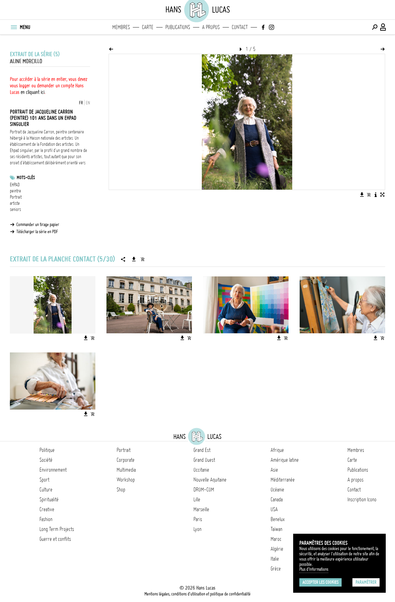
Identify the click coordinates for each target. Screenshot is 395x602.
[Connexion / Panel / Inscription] (383, 27)
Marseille (201, 509)
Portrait (16, 197)
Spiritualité (49, 499)
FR (81, 103)
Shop (121, 489)
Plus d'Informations (313, 569)
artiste (15, 203)
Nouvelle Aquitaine (210, 480)
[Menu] (13, 27)
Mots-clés (26, 177)
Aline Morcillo (26, 61)
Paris (197, 519)
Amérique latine (285, 460)
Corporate (126, 460)
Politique (47, 450)
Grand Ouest (204, 460)
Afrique (277, 450)
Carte (147, 27)
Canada (277, 499)
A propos (211, 27)
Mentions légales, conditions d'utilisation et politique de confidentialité (197, 594)
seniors (15, 209)
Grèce (276, 569)
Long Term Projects (57, 529)
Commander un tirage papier (37, 224)
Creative (47, 509)
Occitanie (201, 470)
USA (274, 509)
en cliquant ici (32, 92)
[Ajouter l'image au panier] (369, 194)
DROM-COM (203, 489)
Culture (46, 489)
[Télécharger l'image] (362, 194)
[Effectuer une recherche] (374, 27)
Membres (121, 27)
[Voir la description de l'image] (375, 194)
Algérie (277, 549)
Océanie (277, 489)
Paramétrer (366, 582)
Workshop (126, 480)
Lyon (197, 529)
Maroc (276, 539)
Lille (196, 499)
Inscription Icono (361, 499)
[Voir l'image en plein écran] (382, 194)
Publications (177, 27)
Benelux (278, 519)
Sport (44, 480)
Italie (275, 559)
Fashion (46, 519)
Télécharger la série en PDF (37, 231)
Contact (240, 27)
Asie (274, 470)
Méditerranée (283, 480)
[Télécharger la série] (134, 259)
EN (88, 103)
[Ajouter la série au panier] (142, 259)
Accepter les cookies (320, 582)
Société (46, 460)
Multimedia (126, 470)
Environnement (53, 470)
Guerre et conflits (55, 539)
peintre (15, 191)
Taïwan (276, 529)
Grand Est (201, 450)
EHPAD (15, 184)
